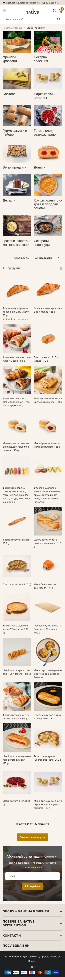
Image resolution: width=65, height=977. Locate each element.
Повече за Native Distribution (18, 923)
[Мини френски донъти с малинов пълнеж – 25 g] (48, 424)
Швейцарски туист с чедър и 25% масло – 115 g (17, 672)
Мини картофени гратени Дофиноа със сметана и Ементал (48, 674)
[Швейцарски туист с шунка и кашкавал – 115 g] (48, 521)
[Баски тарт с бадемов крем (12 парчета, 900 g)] (17, 607)
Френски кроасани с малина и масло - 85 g (17, 359)
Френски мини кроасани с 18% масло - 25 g (48, 310)
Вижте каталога (4, 10)
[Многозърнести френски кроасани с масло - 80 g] (48, 380)
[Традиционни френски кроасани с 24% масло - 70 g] (17, 289)
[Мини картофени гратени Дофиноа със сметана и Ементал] (48, 651)
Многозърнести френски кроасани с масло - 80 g (48, 400)
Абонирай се (32, 886)
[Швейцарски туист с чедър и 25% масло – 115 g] (17, 651)
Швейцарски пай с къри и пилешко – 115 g (47, 717)
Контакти (12, 935)
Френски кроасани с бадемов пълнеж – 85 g (16, 717)
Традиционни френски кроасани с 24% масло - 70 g (16, 312)
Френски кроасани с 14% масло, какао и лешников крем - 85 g (17, 402)
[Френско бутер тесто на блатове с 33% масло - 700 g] (48, 607)
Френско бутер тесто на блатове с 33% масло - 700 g (48, 629)
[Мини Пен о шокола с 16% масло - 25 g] (48, 566)
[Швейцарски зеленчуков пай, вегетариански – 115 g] (17, 737)
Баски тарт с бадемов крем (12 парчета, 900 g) (15, 629)
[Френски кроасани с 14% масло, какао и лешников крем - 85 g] (17, 380)
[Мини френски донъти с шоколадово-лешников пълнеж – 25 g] (17, 424)
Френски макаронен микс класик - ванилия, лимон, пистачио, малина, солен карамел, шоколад (47, 494)
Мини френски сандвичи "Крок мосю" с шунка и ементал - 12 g (48, 804)
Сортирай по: (21, 257)
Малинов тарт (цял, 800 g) (16, 802)
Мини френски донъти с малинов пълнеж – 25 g (47, 445)
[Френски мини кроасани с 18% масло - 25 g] (48, 289)
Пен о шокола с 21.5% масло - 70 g (46, 359)
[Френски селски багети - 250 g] (17, 521)
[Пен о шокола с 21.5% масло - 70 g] (48, 338)
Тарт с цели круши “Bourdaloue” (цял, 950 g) (48, 758)
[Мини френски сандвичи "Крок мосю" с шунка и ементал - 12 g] (48, 782)
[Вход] (54, 11)
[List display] (61, 268)
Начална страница (12, 27)
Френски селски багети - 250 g (17, 541)
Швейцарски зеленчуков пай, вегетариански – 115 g (17, 760)
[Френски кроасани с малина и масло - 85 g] (17, 338)
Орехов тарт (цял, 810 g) (17, 584)
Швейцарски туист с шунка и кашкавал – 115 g (47, 543)
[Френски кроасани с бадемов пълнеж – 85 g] (17, 696)
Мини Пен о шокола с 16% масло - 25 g (46, 586)
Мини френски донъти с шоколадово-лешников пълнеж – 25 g (16, 447)
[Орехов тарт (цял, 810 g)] (17, 566)
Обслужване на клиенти (26, 911)
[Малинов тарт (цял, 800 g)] (17, 782)
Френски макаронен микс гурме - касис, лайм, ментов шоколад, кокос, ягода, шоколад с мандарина (16, 494)
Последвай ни (16, 945)
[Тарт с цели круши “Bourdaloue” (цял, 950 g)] (48, 737)
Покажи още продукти (32, 837)
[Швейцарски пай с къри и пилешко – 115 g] (48, 696)
